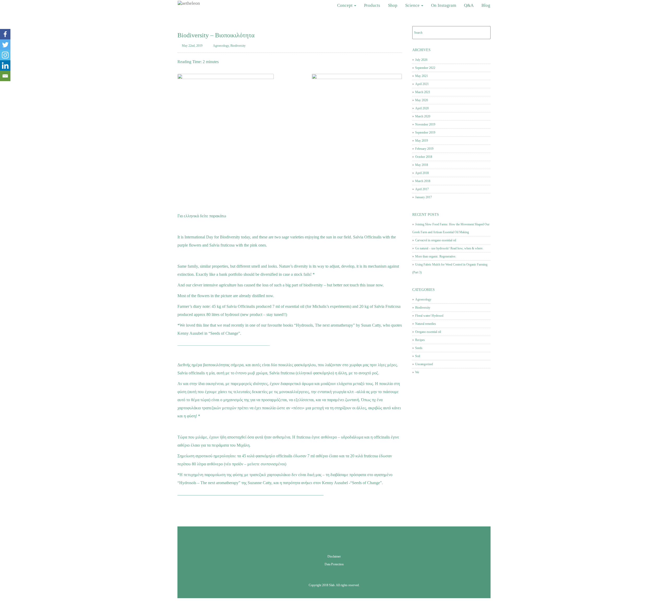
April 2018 (422, 173)
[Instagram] (5, 55)
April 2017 (422, 189)
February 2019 (424, 149)
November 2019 (425, 124)
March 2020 (422, 116)
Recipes (420, 340)
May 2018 (421, 165)
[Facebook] (5, 34)
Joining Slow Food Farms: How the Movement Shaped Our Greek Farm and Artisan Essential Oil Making (451, 228)
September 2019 (425, 132)
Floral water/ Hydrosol (429, 315)
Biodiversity (238, 45)
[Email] (5, 76)
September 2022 (425, 68)
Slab (332, 585)
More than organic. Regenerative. (435, 256)
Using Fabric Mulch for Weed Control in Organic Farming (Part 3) (449, 268)
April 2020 (422, 108)
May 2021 (421, 76)
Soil (417, 356)
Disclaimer (334, 556)
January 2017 (423, 197)
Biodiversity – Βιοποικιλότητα (216, 35)
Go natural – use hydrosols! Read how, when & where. (449, 248)
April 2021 (422, 84)
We (417, 372)
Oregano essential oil (428, 332)
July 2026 (421, 60)
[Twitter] (5, 44)
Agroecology (221, 45)
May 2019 (421, 140)
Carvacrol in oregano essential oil (435, 240)
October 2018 (423, 157)
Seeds (418, 348)
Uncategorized (424, 364)
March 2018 (422, 181)
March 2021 (422, 92)
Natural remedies (425, 324)
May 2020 (421, 100)
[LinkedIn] (5, 65)
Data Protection (334, 564)
